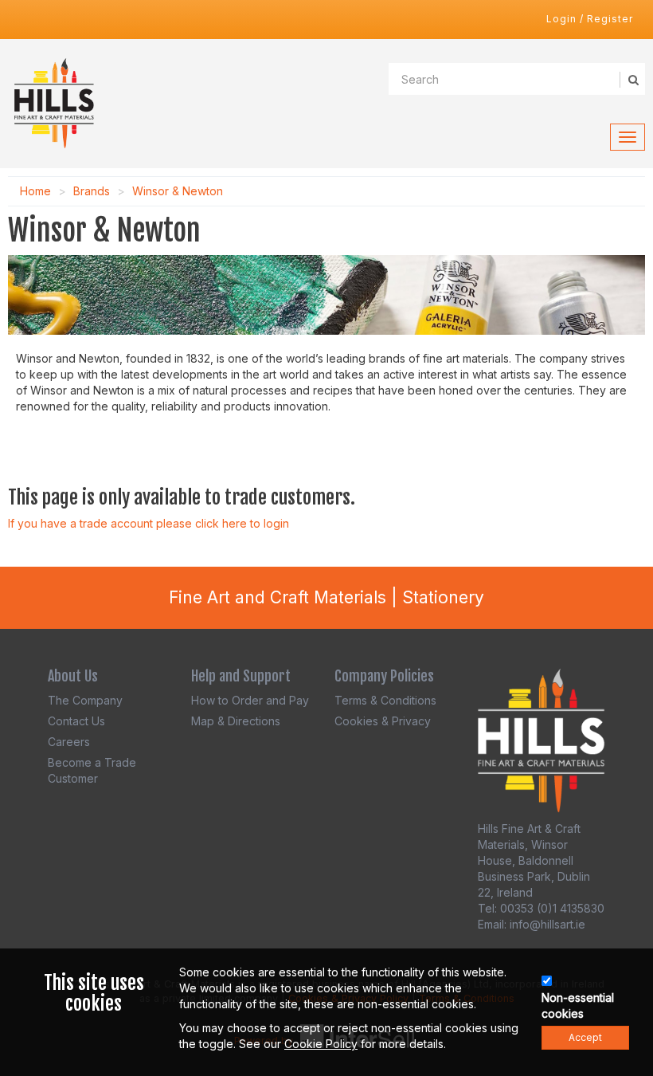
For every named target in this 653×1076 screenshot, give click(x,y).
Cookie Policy (321, 1043)
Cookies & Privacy (382, 721)
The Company (85, 700)
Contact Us (76, 721)
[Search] (632, 80)
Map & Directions (235, 721)
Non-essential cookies (578, 1005)
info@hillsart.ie (547, 924)
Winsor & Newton (177, 191)
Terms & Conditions (385, 700)
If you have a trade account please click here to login (148, 523)
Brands (91, 191)
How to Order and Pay (250, 700)
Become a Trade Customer (92, 770)
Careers (69, 741)
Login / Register (589, 19)
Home (35, 191)
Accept (585, 1037)
